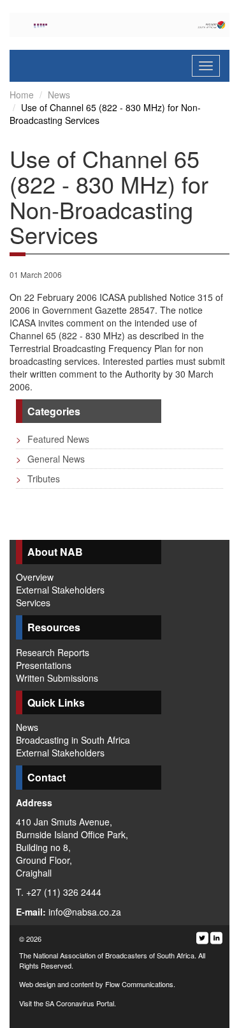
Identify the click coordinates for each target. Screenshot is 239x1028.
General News (50, 458)
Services (33, 602)
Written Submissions (57, 677)
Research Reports (52, 652)
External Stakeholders (60, 589)
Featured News (52, 439)
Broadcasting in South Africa (73, 739)
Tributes (38, 478)
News (59, 94)
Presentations (43, 665)
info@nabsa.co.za (84, 911)
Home (22, 94)
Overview (35, 577)
